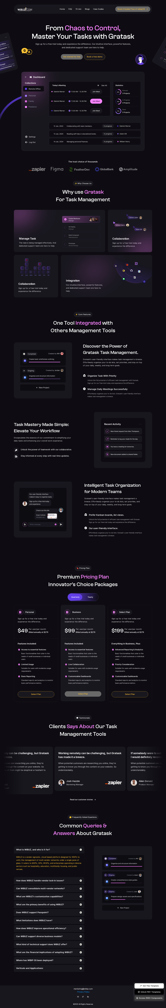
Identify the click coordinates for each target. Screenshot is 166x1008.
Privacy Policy (83, 992)
